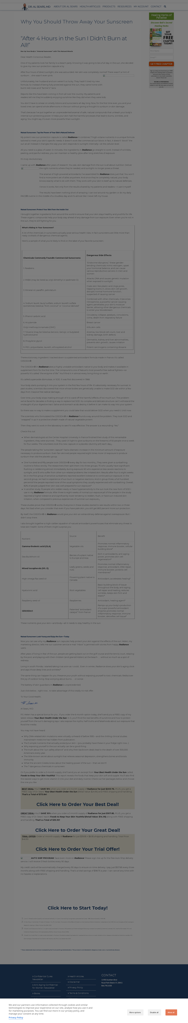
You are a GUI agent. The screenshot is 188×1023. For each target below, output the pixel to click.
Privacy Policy (16, 1017)
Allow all (171, 1012)
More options (135, 1012)
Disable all (154, 1012)
